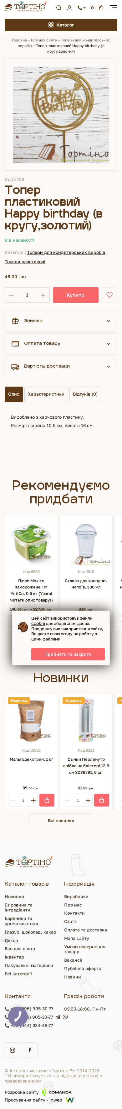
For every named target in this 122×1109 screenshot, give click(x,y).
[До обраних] (109, 295)
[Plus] (33, 800)
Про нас (73, 904)
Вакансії (73, 960)
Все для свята (44, 40)
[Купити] (46, 800)
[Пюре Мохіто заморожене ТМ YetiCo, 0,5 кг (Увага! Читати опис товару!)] (31, 541)
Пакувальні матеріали (29, 965)
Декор (11, 940)
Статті (71, 921)
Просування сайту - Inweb (33, 1099)
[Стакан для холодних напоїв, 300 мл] (86, 541)
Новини (72, 976)
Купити (75, 295)
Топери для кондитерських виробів (66, 252)
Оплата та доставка (85, 929)
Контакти (74, 913)
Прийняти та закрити (68, 654)
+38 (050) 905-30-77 (32, 1017)
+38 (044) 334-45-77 (32, 1025)
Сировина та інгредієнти (19, 907)
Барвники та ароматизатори (21, 921)
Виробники (76, 896)
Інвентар (14, 956)
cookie (38, 623)
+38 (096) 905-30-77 (32, 1008)
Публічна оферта (82, 968)
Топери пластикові (25, 261)
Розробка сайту (22, 1092)
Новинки (14, 896)
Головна (19, 40)
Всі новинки (61, 820)
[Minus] (12, 800)
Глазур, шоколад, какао (30, 932)
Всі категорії (18, 973)
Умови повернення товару (84, 949)
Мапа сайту (76, 938)
